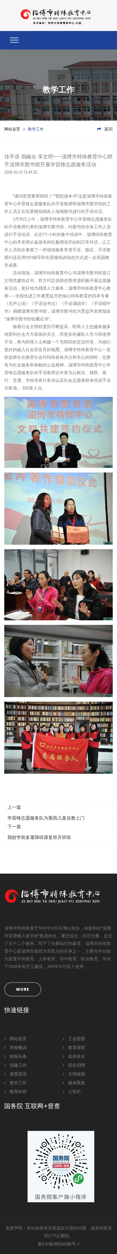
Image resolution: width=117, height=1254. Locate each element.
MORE (22, 989)
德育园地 (18, 1074)
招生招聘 (76, 1065)
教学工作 (18, 1083)
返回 (108, 129)
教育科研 (18, 1092)
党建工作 (18, 1065)
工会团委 (76, 1039)
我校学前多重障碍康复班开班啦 (39, 837)
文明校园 (76, 1074)
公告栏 (74, 1092)
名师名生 (76, 1056)
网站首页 (12, 129)
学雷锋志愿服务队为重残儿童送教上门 (46, 818)
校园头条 (18, 1056)
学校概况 (18, 1047)
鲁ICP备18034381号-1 (59, 1244)
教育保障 (76, 1047)
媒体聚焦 (76, 1083)
